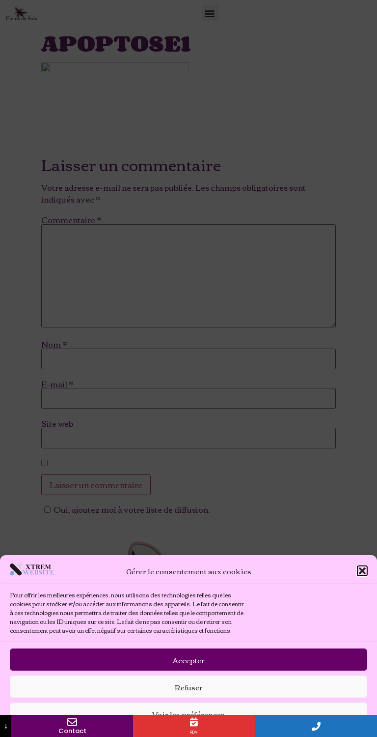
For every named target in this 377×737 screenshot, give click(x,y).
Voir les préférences (188, 714)
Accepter (189, 660)
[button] (362, 571)
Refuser (189, 687)
